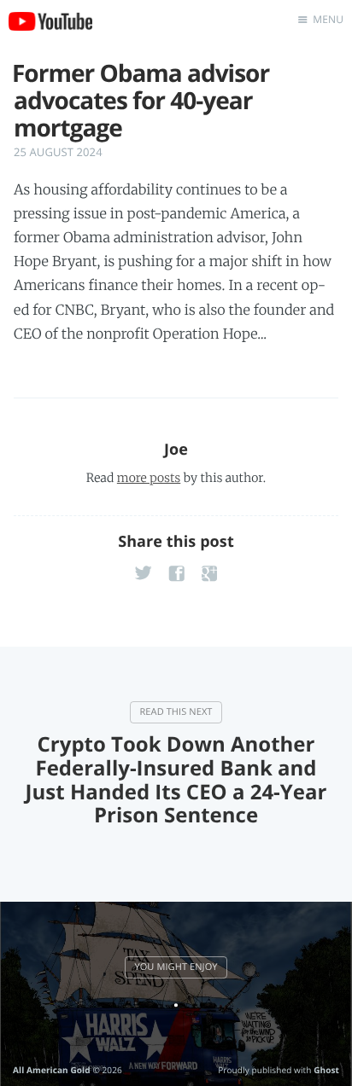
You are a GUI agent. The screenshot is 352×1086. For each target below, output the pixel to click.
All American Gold (52, 1070)
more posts (148, 477)
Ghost (326, 1070)
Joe (176, 449)
